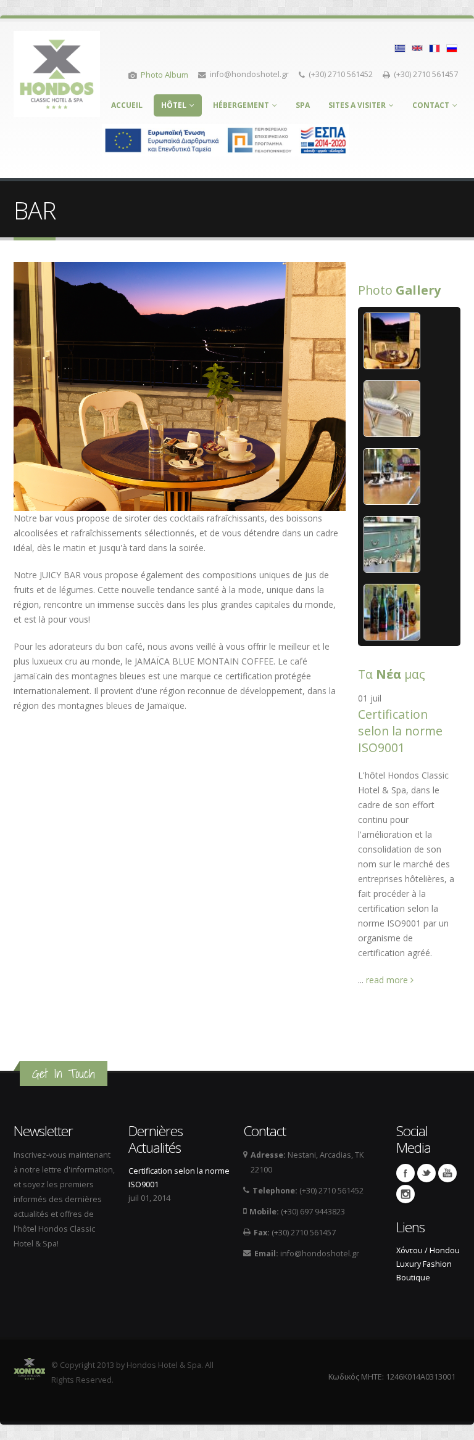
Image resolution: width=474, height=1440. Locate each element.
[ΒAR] (434, 47)
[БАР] (451, 47)
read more (388, 980)
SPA (303, 105)
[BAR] (399, 47)
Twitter (426, 1173)
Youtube (447, 1173)
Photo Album (164, 74)
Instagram (405, 1194)
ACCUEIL (127, 105)
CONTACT (430, 105)
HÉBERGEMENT (241, 105)
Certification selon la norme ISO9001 (400, 731)
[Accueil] (57, 70)
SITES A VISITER (357, 105)
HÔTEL (173, 105)
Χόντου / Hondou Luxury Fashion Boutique (428, 1264)
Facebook (405, 1173)
